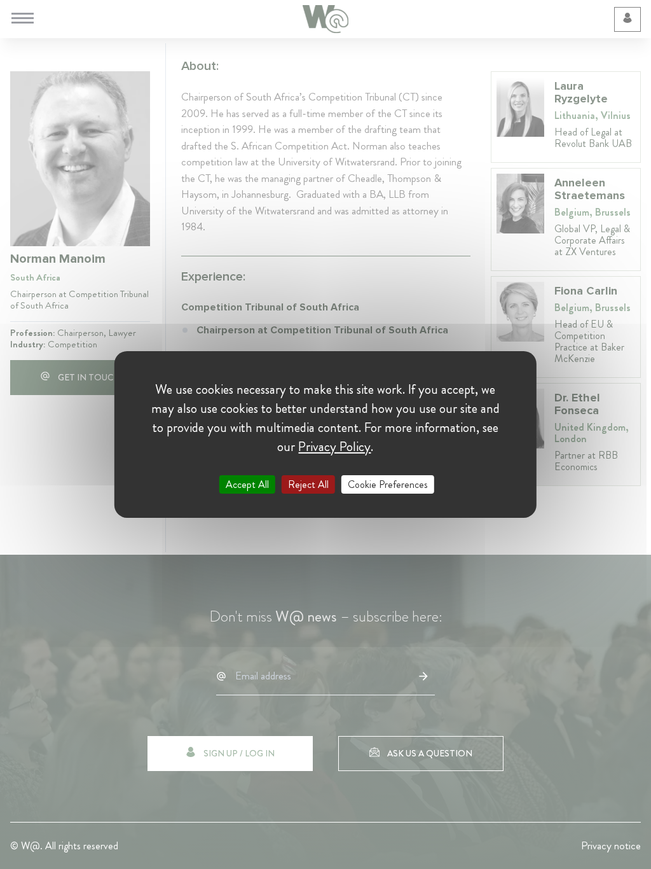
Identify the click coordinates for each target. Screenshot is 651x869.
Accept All (247, 484)
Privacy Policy (334, 446)
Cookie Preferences (388, 484)
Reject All (308, 484)
